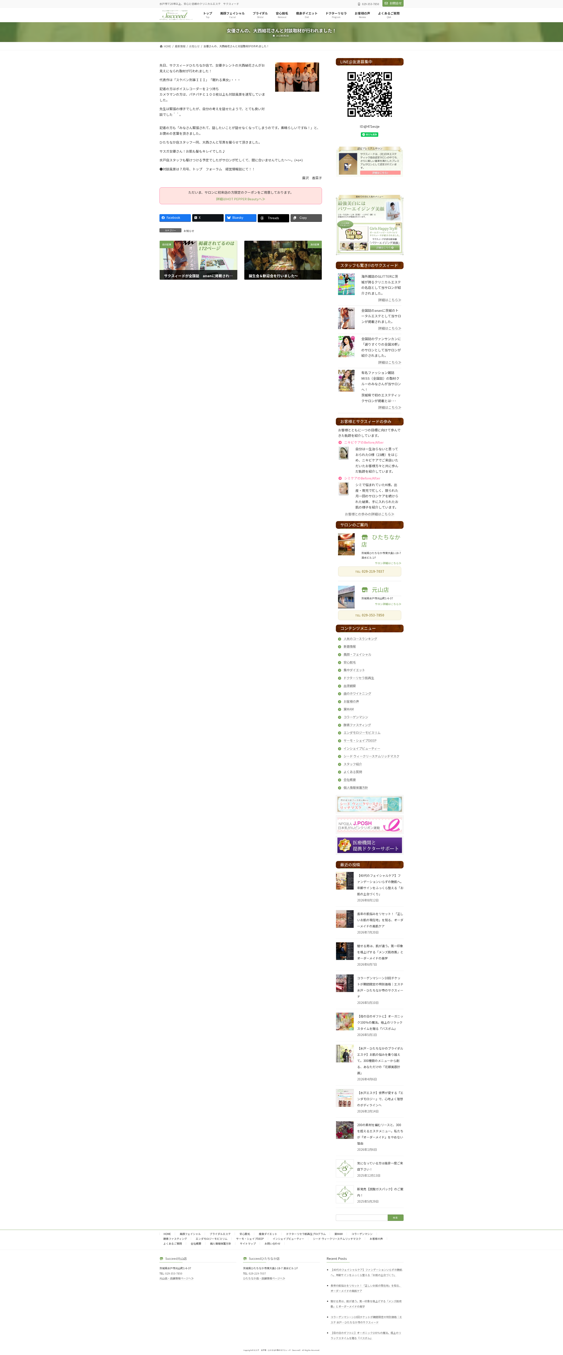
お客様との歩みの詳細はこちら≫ (370, 514)
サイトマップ (248, 1243)
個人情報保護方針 (356, 787)
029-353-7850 (373, 615)
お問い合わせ (272, 1243)
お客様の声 (351, 701)
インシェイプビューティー (362, 748)
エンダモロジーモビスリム (362, 732)
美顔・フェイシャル (357, 654)
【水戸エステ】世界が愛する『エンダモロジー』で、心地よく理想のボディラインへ (380, 1099)
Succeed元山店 (176, 1258)
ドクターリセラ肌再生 (359, 677)
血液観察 (350, 685)
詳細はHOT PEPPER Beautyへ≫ (240, 199)
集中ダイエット (354, 670)
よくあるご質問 (172, 1243)
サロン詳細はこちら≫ (388, 563)
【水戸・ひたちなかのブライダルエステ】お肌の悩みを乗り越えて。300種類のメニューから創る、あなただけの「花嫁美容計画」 (380, 1060)
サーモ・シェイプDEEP (360, 740)
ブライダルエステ (220, 1234)
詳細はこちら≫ (389, 300)
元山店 (380, 589)
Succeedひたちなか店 (264, 1258)
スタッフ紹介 (353, 764)
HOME (167, 1234)
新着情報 (350, 646)
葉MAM (349, 709)
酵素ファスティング (357, 724)
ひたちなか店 (380, 540)
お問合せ (395, 3)
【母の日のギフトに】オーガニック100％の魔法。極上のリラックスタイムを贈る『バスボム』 (380, 1022)
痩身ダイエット (268, 1234)
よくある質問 (353, 772)
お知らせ (189, 231)
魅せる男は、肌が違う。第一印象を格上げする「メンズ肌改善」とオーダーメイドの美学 (380, 952)
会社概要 (350, 779)
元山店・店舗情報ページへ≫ (176, 1278)
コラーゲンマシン (356, 717)
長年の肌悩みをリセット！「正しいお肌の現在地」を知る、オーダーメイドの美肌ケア (380, 920)
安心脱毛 (350, 662)
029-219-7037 (373, 571)
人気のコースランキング (360, 638)
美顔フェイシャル (190, 1234)
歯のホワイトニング (357, 693)
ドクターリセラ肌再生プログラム (306, 1234)
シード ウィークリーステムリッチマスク (371, 756)
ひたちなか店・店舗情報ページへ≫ (264, 1278)
